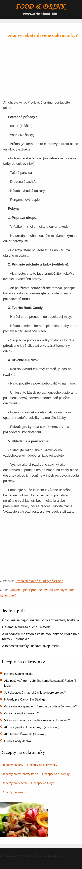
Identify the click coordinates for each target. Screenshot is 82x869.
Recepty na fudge (42, 783)
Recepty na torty (12, 764)
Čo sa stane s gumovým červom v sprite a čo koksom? (40, 706)
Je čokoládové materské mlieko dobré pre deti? (35, 692)
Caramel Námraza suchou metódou (27, 627)
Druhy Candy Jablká (17, 741)
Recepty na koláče (14, 792)
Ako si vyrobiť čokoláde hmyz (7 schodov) (31, 727)
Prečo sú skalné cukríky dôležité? (39, 581)
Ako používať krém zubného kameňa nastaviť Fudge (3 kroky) (40, 683)
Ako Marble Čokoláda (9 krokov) (25, 734)
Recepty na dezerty (14, 783)
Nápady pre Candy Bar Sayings (24, 699)
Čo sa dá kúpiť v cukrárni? (21, 713)
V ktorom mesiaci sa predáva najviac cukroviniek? (37, 720)
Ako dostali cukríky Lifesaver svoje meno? (31, 646)
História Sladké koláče (18, 673)
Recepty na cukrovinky (42, 764)
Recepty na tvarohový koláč (20, 774)
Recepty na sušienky (56, 774)
